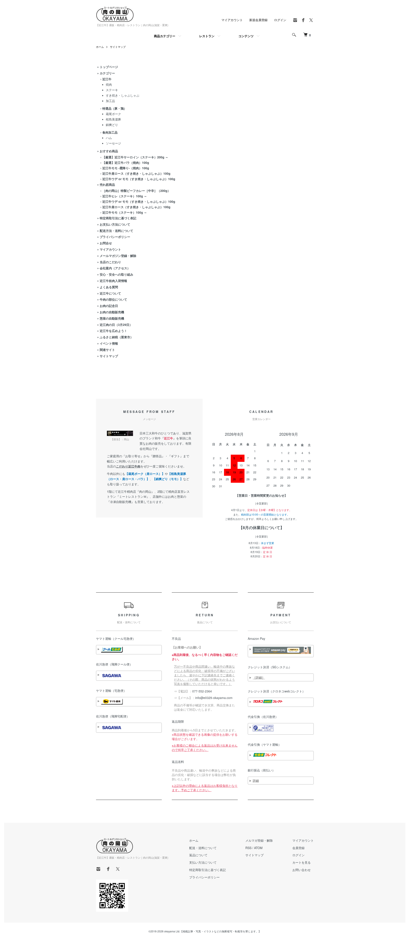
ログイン (280, 20)
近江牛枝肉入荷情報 (113, 280)
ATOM (258, 848)
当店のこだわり (110, 262)
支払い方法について (203, 862)
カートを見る (301, 862)
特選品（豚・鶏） (114, 108)
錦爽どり (112, 124)
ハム (109, 138)
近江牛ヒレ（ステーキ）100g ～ (124, 196)
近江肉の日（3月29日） (116, 324)
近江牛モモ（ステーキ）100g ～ (124, 212)
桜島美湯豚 (113, 119)
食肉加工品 (110, 132)
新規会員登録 (258, 20)
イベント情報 (109, 343)
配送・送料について (203, 848)
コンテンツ (246, 36)
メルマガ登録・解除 (259, 840)
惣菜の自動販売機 (112, 318)
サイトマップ (118, 47)
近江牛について (110, 293)
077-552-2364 (202, 691)
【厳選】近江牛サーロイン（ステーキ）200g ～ (135, 157)
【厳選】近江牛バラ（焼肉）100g (125, 162)
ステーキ (112, 90)
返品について (198, 855)
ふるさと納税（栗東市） (116, 337)
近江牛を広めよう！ (113, 330)
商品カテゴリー (164, 36)
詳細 (256, 780)
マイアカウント (232, 20)
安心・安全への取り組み (116, 274)
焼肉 (109, 84)
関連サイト (107, 349)
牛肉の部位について (113, 299)
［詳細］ (259, 677)
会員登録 (298, 848)
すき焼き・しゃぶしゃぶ (122, 95)
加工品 (110, 101)
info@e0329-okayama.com (214, 697)
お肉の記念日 (109, 305)
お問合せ (106, 243)
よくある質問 (109, 287)
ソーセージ (113, 143)
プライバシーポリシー (115, 237)
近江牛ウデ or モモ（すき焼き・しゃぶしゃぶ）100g (138, 179)
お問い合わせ (301, 870)
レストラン (206, 36)
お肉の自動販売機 (112, 312)
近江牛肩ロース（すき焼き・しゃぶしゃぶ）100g (136, 173)
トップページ (109, 67)
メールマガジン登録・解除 (118, 255)
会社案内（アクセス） (115, 268)
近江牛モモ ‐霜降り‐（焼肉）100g (125, 168)
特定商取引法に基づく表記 (118, 218)
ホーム (100, 47)
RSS (248, 848)
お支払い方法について (115, 224)
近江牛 (106, 79)
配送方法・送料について (116, 230)
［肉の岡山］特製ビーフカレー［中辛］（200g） (136, 190)
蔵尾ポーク (113, 114)
